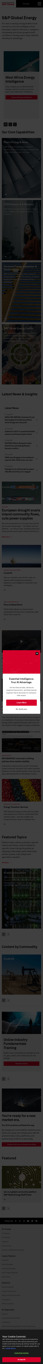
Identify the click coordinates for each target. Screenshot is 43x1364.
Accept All (21, 1359)
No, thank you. (21, 709)
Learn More (21, 703)
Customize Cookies (21, 1353)
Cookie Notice (10, 1348)
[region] (21, 1347)
